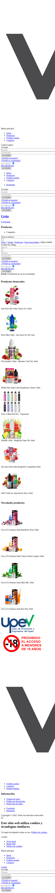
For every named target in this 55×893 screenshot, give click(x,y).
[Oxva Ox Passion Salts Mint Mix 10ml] (12, 581)
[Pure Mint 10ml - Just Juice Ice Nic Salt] (12, 333)
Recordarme (6, 163)
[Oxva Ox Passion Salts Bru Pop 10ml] (12, 607)
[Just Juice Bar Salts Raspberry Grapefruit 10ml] (12, 465)
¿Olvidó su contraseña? (11, 160)
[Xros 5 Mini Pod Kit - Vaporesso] (12, 412)
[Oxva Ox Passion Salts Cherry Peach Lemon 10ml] (12, 554)
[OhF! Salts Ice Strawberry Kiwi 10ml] (12, 491)
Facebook (10, 808)
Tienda (10, 242)
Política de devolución (15, 801)
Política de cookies (39, 832)
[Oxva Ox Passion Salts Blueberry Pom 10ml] (12, 528)
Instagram (10, 811)
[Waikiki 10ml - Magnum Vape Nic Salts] (12, 438)
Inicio (8, 133)
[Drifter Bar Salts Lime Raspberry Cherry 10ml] (12, 386)
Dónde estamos (12, 788)
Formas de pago (13, 799)
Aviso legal (11, 841)
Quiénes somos (12, 138)
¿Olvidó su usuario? (9, 158)
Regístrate (10, 185)
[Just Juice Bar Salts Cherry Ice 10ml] (12, 307)
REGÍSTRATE (7, 165)
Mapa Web (11, 844)
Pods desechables (31, 242)
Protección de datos (14, 804)
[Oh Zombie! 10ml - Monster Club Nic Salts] (12, 359)
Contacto (10, 140)
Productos (10, 135)
